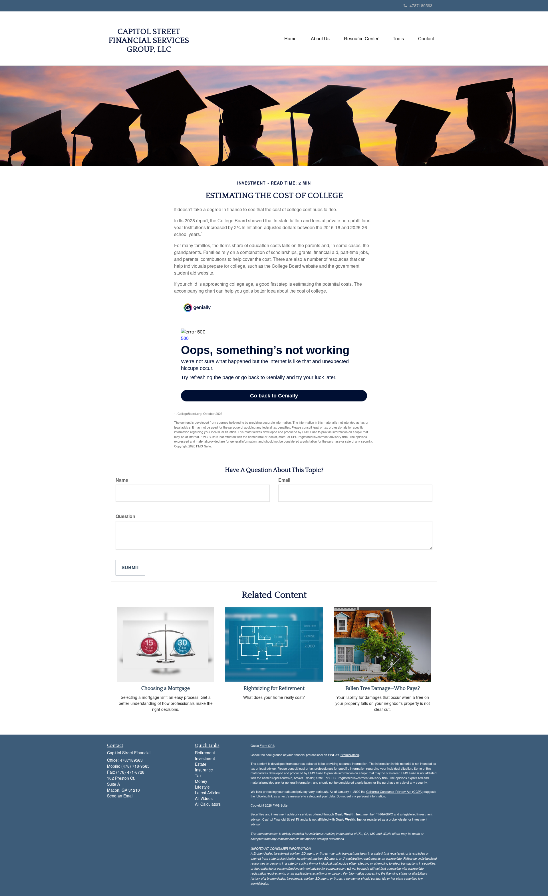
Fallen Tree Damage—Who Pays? (382, 688)
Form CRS (267, 745)
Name (122, 480)
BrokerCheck (350, 754)
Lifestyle (202, 787)
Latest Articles (207, 792)
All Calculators (208, 804)
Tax (198, 775)
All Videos (204, 798)
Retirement (205, 752)
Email (284, 480)
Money (201, 781)
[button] (320, 39)
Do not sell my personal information (361, 796)
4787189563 (421, 5)
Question (125, 516)
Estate (200, 764)
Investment (205, 758)
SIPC (390, 814)
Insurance (204, 770)
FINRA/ (381, 814)
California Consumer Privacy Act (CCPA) (394, 791)
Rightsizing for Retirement (274, 688)
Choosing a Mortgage (165, 688)
